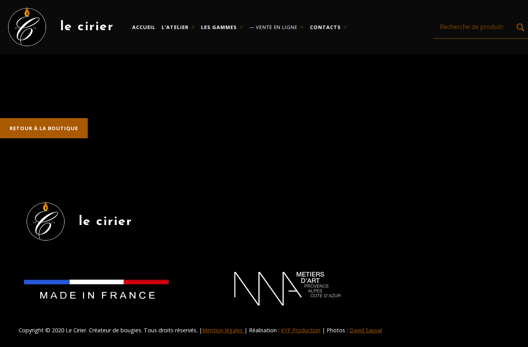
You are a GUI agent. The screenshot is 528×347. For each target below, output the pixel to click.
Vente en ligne (277, 27)
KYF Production (300, 330)
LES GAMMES (219, 27)
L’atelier (175, 27)
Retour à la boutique (44, 128)
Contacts (325, 27)
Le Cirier (87, 27)
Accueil (143, 27)
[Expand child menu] (193, 27)
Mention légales (223, 330)
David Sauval (365, 330)
